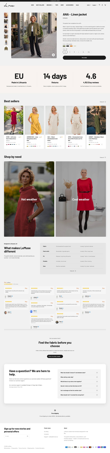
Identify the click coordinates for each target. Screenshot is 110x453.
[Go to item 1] (6, 15)
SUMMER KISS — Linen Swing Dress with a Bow (32, 138)
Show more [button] (7, 308)
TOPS (56, 5)
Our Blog (46, 431)
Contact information (39, 448)
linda (34, 310)
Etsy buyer (87, 312)
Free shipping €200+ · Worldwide (55, 0)
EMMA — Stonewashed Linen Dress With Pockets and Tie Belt (75, 138)
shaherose (87, 296)
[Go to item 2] (6, 21)
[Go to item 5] (6, 36)
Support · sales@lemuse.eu (51, 436)
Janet (9, 312)
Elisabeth (9, 296)
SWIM (62, 5)
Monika (60, 308)
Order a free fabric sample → (55, 356)
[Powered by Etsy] (26, 288)
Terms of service (22, 448)
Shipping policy (30, 448)
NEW (32, 5)
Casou (60, 321)
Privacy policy (14, 448)
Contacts (46, 434)
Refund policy (7, 448)
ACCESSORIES (69, 5)
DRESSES (49, 5)
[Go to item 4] (6, 31)
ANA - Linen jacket (75, 14)
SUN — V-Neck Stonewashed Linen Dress (52, 138)
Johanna (35, 297)
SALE (77, 5)
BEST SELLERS (40, 5)
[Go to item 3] (6, 26)
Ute (60, 296)
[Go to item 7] (6, 49)
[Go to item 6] (6, 42)
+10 (101, 144)
